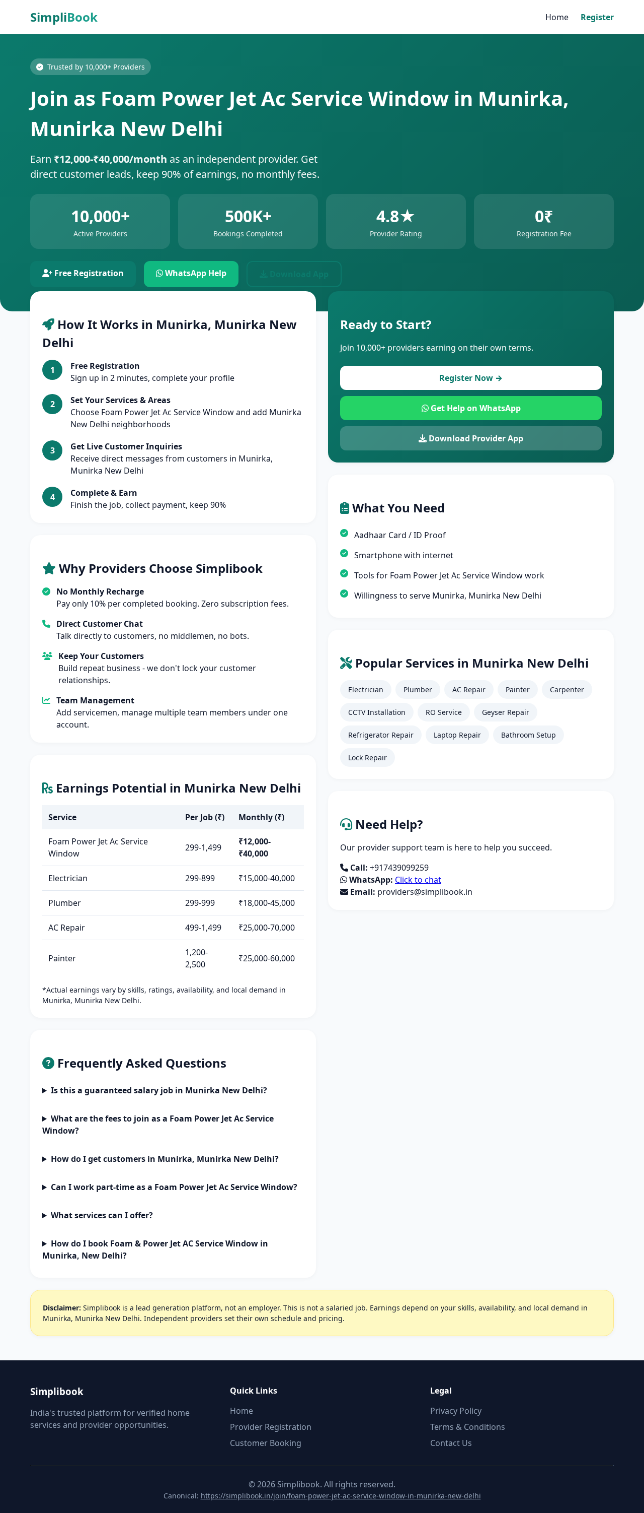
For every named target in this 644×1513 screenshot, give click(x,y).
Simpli (64, 17)
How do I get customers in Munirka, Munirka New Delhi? (165, 1158)
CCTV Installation (377, 712)
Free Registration (88, 273)
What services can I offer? (102, 1215)
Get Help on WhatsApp (475, 408)
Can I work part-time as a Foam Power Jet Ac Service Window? (174, 1187)
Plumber (418, 689)
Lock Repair (367, 757)
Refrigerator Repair (381, 735)
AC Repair (469, 689)
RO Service (444, 712)
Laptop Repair (457, 735)
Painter (518, 689)
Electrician (365, 689)
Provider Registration (270, 1426)
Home (557, 17)
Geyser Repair (505, 712)
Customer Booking (265, 1443)
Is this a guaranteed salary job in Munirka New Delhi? (159, 1090)
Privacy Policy (455, 1410)
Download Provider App (475, 438)
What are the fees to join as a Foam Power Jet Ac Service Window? (158, 1124)
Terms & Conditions (467, 1426)
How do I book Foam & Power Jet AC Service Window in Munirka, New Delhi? (155, 1249)
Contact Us (451, 1443)
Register (597, 17)
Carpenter (567, 689)
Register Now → (471, 377)
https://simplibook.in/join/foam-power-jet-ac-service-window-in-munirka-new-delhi (341, 1495)
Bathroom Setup (528, 735)
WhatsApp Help (194, 273)
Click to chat (418, 879)
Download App (298, 274)
